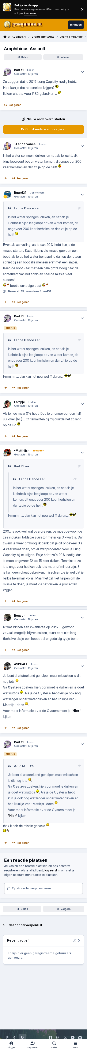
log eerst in (52, 870)
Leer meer (7, 9)
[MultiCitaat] (6, 178)
